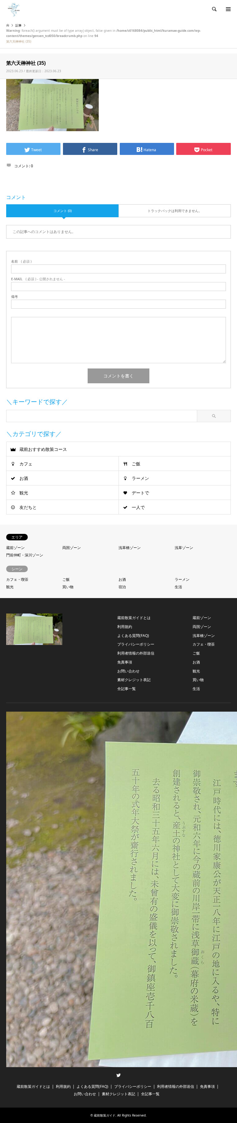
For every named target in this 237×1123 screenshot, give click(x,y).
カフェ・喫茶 (17, 579)
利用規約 (124, 626)
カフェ (25, 464)
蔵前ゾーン (15, 547)
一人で (138, 507)
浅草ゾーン (184, 547)
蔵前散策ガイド (104, 1115)
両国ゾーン (71, 547)
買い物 (67, 586)
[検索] (214, 9)
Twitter (118, 1075)
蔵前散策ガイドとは (134, 617)
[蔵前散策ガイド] (14, 9)
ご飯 (136, 464)
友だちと (28, 507)
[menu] (227, 9)
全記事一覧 (126, 688)
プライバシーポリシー (135, 644)
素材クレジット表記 (134, 679)
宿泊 (122, 586)
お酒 (23, 478)
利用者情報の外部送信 (135, 653)
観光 (23, 493)
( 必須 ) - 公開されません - (38, 279)
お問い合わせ (128, 671)
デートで (140, 493)
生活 (178, 586)
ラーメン (140, 478)
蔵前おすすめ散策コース (43, 449)
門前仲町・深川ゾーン (24, 555)
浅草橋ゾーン (129, 547)
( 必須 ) (21, 261)
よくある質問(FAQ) (133, 635)
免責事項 (124, 662)
